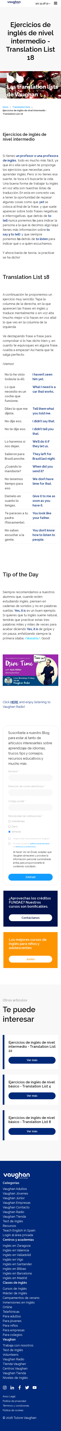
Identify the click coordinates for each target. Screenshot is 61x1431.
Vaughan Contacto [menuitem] (16, 1207)
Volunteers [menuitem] (10, 1354)
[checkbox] (30, 826)
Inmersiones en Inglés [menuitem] (19, 1302)
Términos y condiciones (16, 1405)
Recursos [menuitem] (9, 1226)
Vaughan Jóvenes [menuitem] (15, 1193)
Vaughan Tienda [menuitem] (14, 1216)
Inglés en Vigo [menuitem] (13, 1259)
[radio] (30, 821)
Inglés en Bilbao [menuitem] (14, 1269)
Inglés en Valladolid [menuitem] (17, 1255)
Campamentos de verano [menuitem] (21, 1298)
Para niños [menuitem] (10, 1325)
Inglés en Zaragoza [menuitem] (16, 1245)
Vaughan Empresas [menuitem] (16, 1202)
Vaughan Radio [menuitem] (13, 1212)
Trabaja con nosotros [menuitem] (18, 1345)
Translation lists (21, 107)
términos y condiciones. (26, 847)
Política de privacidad (14, 1401)
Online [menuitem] (7, 1307)
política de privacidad (39, 844)
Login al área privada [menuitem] (18, 1235)
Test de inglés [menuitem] (13, 1221)
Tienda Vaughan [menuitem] (14, 1364)
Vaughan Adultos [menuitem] (15, 1189)
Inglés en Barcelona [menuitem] (17, 1273)
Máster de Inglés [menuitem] (15, 1293)
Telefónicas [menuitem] (11, 1311)
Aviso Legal (9, 1396)
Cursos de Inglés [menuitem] (15, 1288)
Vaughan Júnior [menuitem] (14, 1198)
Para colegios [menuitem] (12, 1335)
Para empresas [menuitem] (14, 1330)
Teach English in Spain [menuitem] (19, 1230)
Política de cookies (13, 1410)
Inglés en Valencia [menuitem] (16, 1250)
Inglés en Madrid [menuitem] (15, 1278)
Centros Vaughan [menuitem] (15, 1368)
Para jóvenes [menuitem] (12, 1321)
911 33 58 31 (41, 3)
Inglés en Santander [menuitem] (17, 1264)
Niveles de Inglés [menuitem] (15, 1378)
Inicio (5, 107)
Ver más (32, 1060)
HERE (14, 702)
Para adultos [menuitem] (12, 1316)
